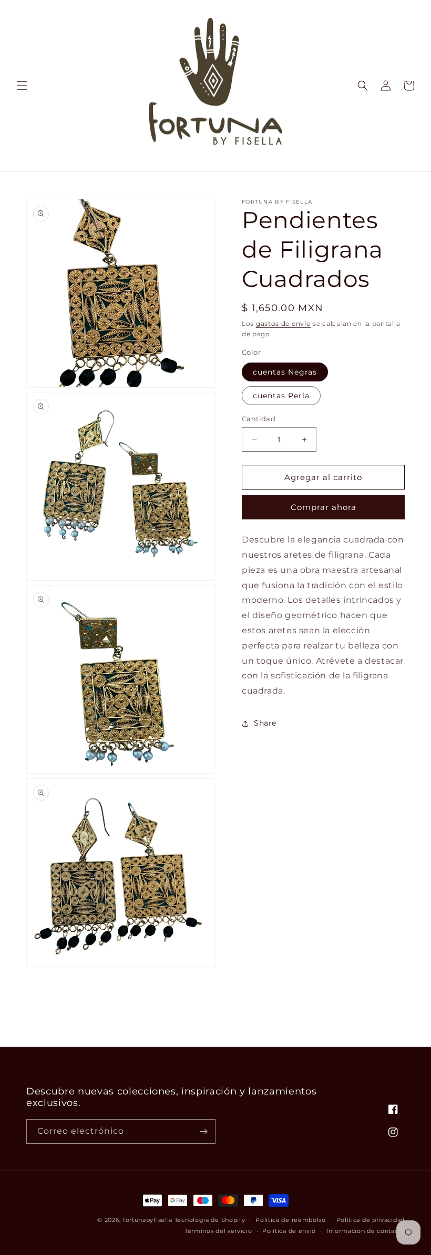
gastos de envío (283, 323)
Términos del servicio (218, 1231)
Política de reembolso (290, 1220)
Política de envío (289, 1231)
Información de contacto (365, 1231)
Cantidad (258, 418)
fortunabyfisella (147, 1220)
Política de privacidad (370, 1220)
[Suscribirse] (203, 1131)
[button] (22, 85)
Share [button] (265, 723)
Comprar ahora (323, 507)
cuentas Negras (285, 372)
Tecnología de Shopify (210, 1220)
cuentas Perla (281, 395)
